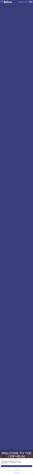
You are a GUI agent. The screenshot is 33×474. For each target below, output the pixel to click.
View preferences (16, 470)
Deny (16, 468)
